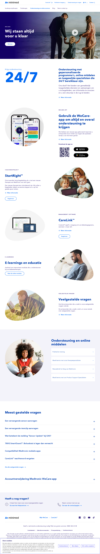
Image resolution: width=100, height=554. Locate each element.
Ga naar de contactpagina (70, 505)
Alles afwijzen (75, 546)
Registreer (11, 199)
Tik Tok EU (93, 517)
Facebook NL (79, 517)
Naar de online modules (15, 273)
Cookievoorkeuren (68, 530)
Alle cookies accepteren (88, 546)
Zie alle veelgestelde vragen (14, 467)
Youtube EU (89, 517)
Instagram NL (84, 517)
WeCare (10, 44)
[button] (75, 32)
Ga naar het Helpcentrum (18, 505)
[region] (50, 8)
